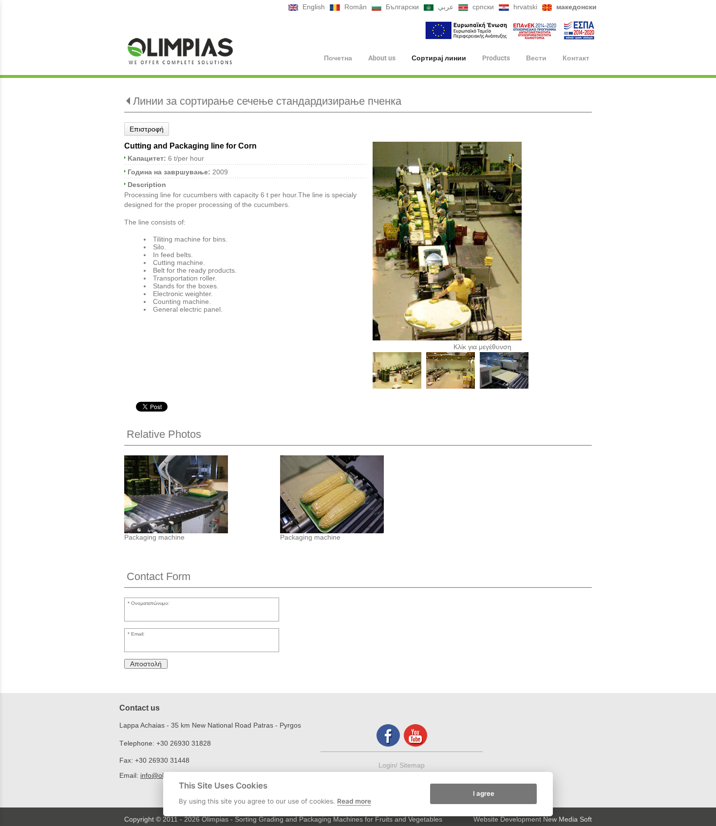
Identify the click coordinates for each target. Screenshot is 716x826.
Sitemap (412, 765)
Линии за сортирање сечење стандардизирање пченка (267, 101)
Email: (138, 634)
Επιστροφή (147, 129)
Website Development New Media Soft (532, 819)
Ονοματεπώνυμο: (150, 603)
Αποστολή (146, 664)
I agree (483, 793)
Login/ (388, 765)
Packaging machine (154, 537)
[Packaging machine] (202, 494)
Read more (354, 801)
